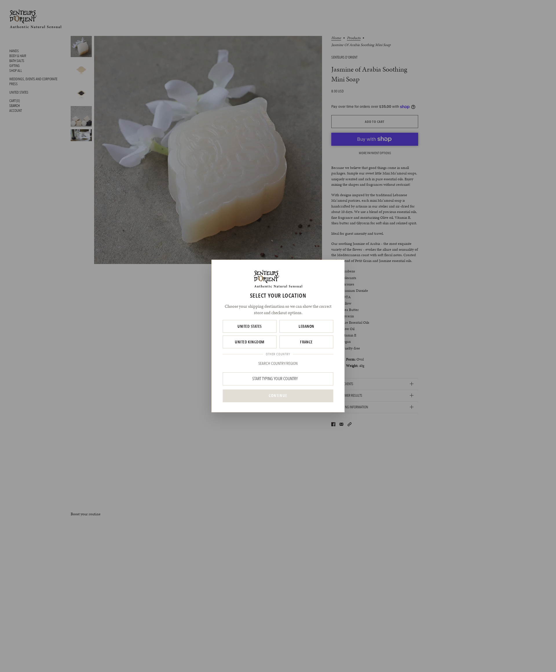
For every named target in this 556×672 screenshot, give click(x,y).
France (306, 342)
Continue (278, 395)
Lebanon (306, 326)
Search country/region (278, 363)
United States (249, 326)
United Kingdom (249, 342)
